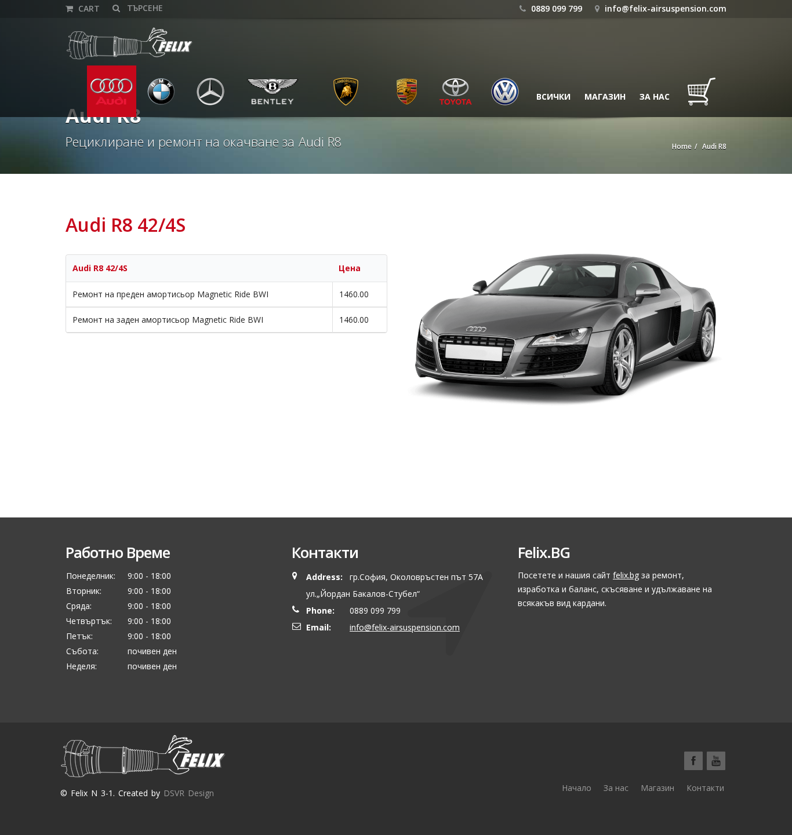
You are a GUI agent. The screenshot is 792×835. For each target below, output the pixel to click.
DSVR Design (189, 792)
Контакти (705, 787)
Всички (553, 96)
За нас (655, 96)
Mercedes (213, 96)
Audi (104, 96)
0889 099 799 (555, 8)
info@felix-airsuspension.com (665, 8)
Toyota (455, 96)
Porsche (407, 96)
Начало (576, 787)
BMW (153, 96)
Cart (88, 8)
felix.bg (626, 575)
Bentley (260, 96)
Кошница (705, 96)
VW (493, 96)
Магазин (605, 96)
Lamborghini (346, 96)
